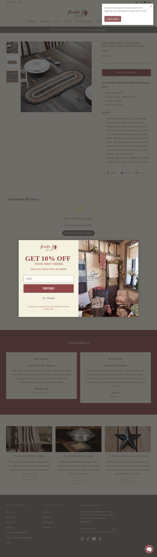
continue (48, 288)
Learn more (113, 18)
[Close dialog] (134, 244)
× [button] (151, 6)
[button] (149, 549)
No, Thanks (48, 298)
